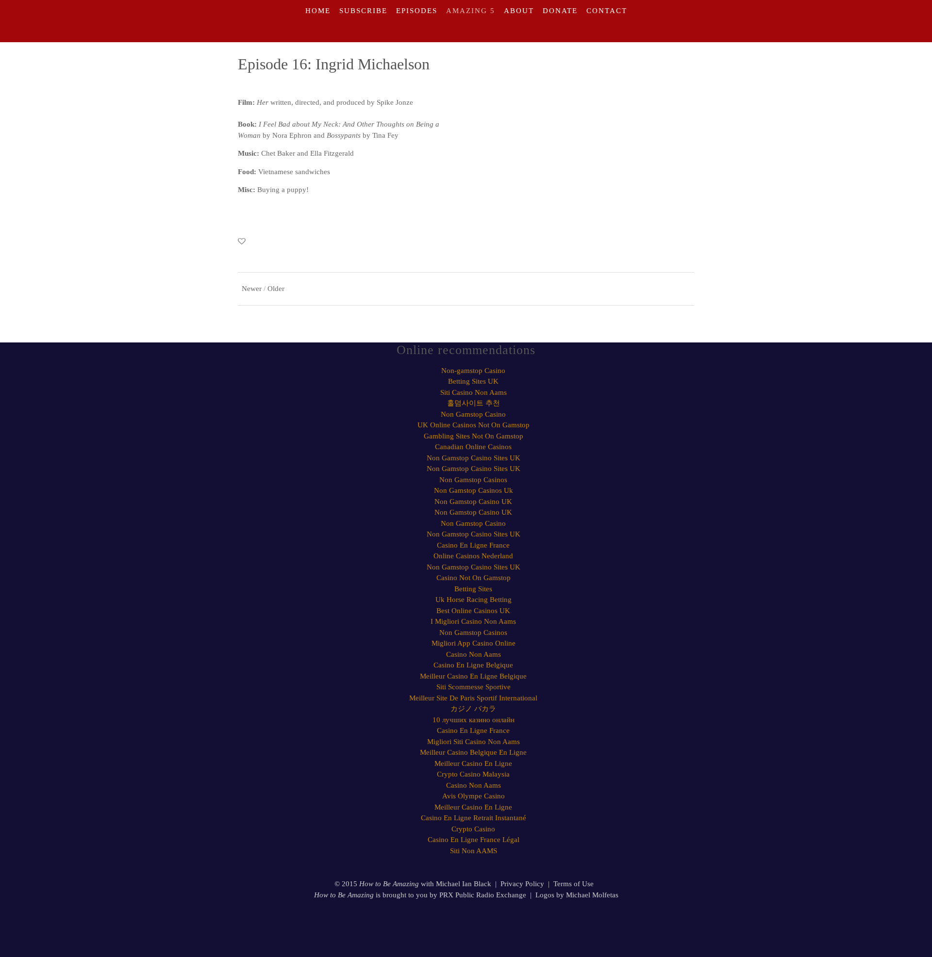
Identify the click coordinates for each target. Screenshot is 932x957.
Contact (606, 11)
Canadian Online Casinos (473, 447)
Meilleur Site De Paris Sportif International (473, 698)
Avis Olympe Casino (473, 796)
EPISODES (416, 11)
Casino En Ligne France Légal (473, 839)
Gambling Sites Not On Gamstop (473, 436)
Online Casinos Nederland (473, 556)
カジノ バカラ (473, 709)
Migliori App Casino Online (474, 643)
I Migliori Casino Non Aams (473, 621)
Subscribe (363, 11)
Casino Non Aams (473, 654)
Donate (560, 11)
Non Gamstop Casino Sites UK (473, 458)
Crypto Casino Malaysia (473, 774)
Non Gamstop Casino (473, 414)
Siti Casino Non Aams (473, 392)
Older (275, 288)
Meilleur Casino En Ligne (473, 763)
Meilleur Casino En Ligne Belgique (473, 676)
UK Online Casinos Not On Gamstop (473, 425)
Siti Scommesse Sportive (473, 687)
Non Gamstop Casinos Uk (473, 490)
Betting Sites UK (473, 381)
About (519, 11)
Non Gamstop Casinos (473, 480)
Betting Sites (473, 589)
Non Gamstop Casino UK (473, 501)
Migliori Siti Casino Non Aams (473, 742)
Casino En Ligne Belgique (473, 665)
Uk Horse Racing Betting (473, 599)
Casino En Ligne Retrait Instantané (473, 818)
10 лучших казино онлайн (474, 720)
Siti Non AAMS (473, 851)
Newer (252, 288)
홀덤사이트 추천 (473, 403)
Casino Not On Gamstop (473, 578)
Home (318, 11)
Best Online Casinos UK (473, 611)
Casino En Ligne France (473, 545)
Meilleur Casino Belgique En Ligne (473, 752)
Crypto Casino (473, 829)
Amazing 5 (470, 11)
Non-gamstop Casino (473, 370)
